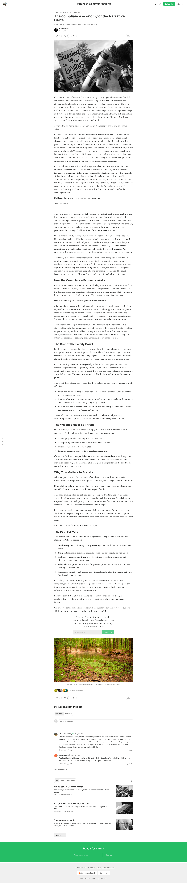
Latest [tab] (62, 781)
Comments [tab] (59, 714)
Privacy (92, 868)
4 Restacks (79, 691)
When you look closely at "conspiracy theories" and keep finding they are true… (81, 807)
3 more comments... (61, 770)
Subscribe (169, 4)
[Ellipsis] (132, 733)
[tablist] (63, 714)
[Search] (155, 4)
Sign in (180, 4)
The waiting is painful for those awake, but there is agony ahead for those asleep (81, 791)
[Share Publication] (160, 4)
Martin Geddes (64, 29)
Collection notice (108, 868)
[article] (93, 792)
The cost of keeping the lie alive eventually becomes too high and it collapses (82, 823)
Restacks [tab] (68, 714)
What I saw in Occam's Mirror (68, 787)
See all (58, 835)
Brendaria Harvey (65, 734)
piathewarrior (64, 755)
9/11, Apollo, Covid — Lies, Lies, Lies (72, 803)
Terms (99, 868)
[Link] (51, 280)
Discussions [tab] (71, 781)
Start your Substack (87, 873)
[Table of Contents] (2, 441)
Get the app (104, 873)
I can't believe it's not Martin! (67, 12)
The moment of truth (64, 820)
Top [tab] (56, 781)
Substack (83, 878)
